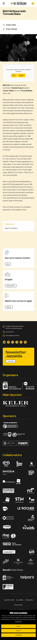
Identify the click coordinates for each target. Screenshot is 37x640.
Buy (8, 264)
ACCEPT (18, 626)
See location (11, 285)
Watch (9, 307)
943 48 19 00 (10, 332)
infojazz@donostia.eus (12, 335)
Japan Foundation (10, 228)
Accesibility (19, 600)
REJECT (18, 630)
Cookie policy (29, 600)
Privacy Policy (18, 605)
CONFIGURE (18, 635)
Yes (14, 75)
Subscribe (10, 361)
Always (21, 75)
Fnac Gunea (11, 29)
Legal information (9, 600)
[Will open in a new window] (4, 342)
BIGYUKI (30, 100)
